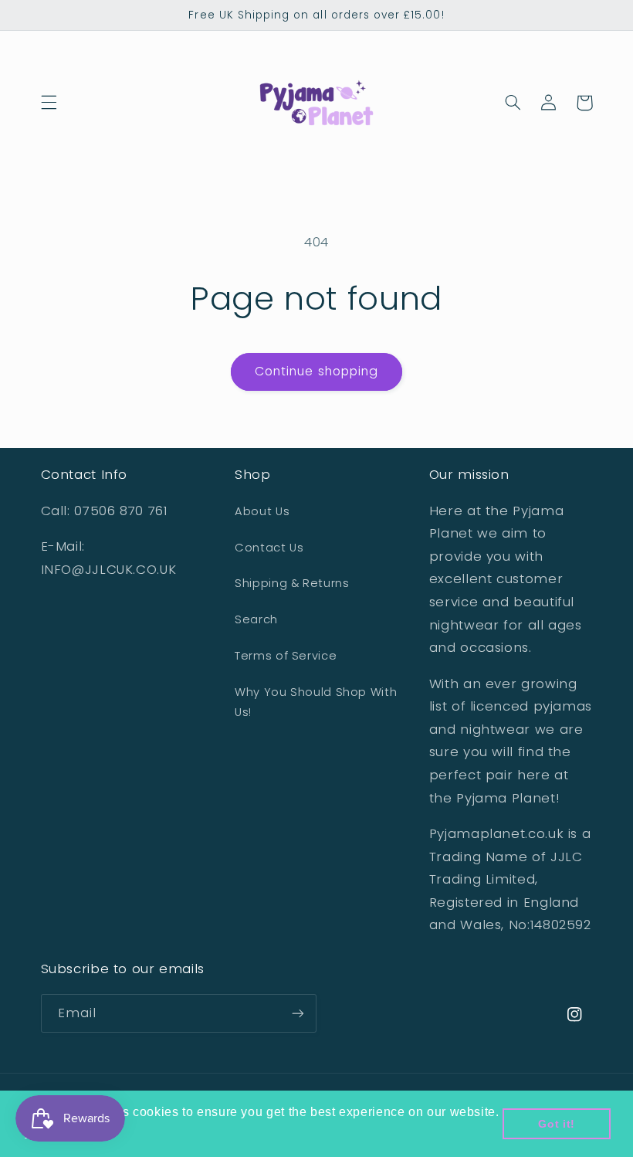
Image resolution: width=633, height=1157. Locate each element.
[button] (48, 102)
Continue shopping (316, 371)
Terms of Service (286, 655)
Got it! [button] (556, 1124)
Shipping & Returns (292, 583)
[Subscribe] (298, 1013)
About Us (262, 511)
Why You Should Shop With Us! (316, 702)
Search (256, 619)
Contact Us (269, 547)
